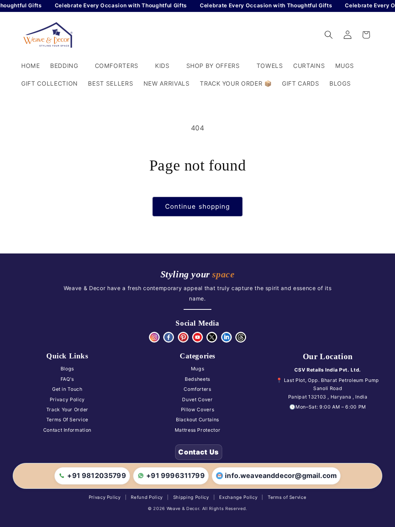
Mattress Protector (198, 430)
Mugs (197, 369)
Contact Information (67, 430)
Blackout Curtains (197, 419)
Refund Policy (147, 497)
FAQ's (67, 379)
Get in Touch (67, 389)
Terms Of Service (67, 419)
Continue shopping (197, 206)
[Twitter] (211, 337)
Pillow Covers (197, 409)
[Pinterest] (183, 337)
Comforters (197, 389)
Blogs (67, 369)
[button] (67, 66)
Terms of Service (287, 497)
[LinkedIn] (226, 337)
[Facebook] (168, 337)
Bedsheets (197, 379)
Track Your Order (67, 409)
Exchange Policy (238, 497)
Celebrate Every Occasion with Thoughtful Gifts (117, 5)
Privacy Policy (67, 399)
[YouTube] (197, 337)
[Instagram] (154, 337)
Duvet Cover (197, 399)
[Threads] (240, 337)
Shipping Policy (191, 497)
